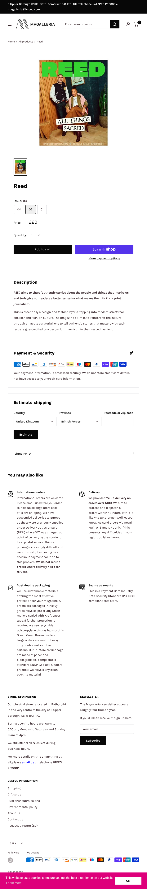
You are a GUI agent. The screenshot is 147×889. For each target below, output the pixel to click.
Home (11, 41)
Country (19, 413)
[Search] (114, 24)
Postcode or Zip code (118, 413)
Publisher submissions (24, 801)
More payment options (104, 258)
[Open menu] (9, 24)
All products (26, 41)
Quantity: (20, 235)
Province (65, 413)
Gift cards (14, 794)
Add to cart (43, 249)
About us (14, 813)
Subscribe (93, 740)
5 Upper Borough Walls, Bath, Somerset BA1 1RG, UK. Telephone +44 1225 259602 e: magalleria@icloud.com (63, 6)
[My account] (128, 24)
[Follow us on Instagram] (10, 860)
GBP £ (13, 843)
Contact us (15, 819)
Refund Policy (22, 453)
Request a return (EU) (23, 825)
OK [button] (128, 880)
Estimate (25, 434)
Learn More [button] (14, 883)
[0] (136, 24)
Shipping (14, 788)
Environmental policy (22, 807)
